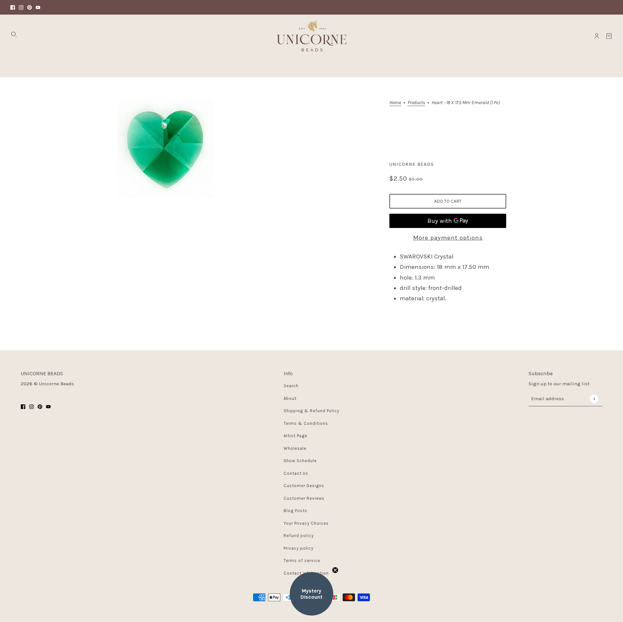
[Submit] (594, 398)
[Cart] (609, 36)
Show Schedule (300, 460)
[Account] (596, 36)
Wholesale (295, 448)
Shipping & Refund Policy (311, 410)
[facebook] (13, 7)
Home (395, 102)
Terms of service (302, 560)
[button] (311, 594)
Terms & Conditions (306, 423)
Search (291, 385)
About (290, 398)
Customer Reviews (304, 498)
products (416, 102)
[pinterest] (29, 7)
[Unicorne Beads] (311, 36)
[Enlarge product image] (165, 148)
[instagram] (21, 7)
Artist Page (295, 435)
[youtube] (38, 7)
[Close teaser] (335, 570)
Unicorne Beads (411, 164)
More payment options (448, 237)
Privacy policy (298, 548)
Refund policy (299, 535)
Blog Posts (295, 510)
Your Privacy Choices (306, 523)
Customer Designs (304, 485)
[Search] (14, 34)
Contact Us (296, 473)
